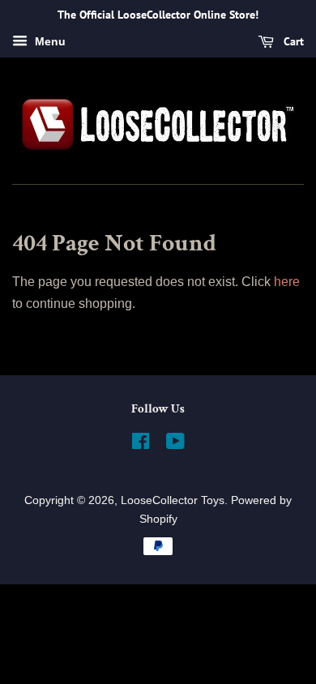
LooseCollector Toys (172, 500)
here (287, 282)
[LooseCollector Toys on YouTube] (175, 444)
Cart (292, 41)
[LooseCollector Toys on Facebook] (140, 444)
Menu (49, 41)
